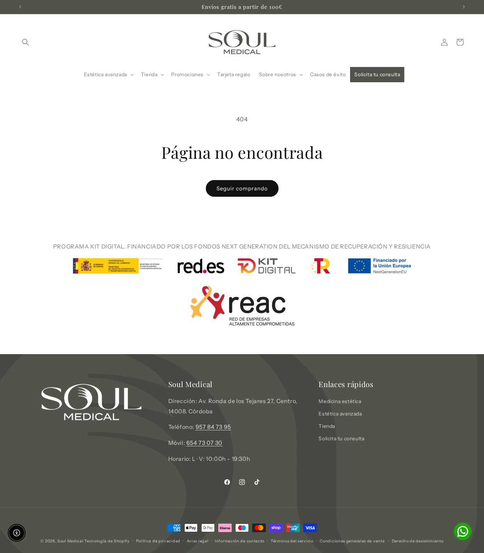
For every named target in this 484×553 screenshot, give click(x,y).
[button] (25, 42)
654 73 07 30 (204, 442)
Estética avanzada (340, 413)
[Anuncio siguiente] (464, 6)
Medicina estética (340, 401)
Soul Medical (70, 540)
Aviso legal (198, 540)
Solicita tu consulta (341, 438)
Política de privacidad (158, 540)
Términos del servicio (292, 540)
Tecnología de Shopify (107, 540)
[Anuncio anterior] (20, 6)
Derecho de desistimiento (418, 540)
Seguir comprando (242, 188)
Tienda (327, 426)
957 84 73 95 (213, 426)
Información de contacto (239, 540)
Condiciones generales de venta (352, 540)
